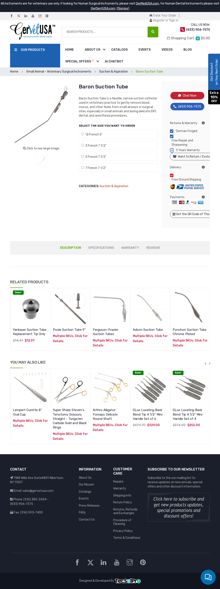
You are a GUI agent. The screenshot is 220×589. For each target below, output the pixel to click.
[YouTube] (34, 16)
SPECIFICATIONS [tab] (101, 248)
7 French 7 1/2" (95, 168)
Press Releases (89, 505)
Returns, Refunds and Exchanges (125, 511)
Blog (187, 50)
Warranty (119, 488)
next (209, 363)
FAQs (82, 512)
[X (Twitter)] (20, 16)
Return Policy (122, 502)
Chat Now (189, 95)
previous (205, 363)
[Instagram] (41, 16)
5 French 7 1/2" (95, 157)
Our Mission (86, 484)
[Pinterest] (49, 16)
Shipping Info (122, 495)
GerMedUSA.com (147, 3)
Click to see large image (42, 148)
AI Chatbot (114, 61)
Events (145, 50)
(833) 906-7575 (189, 106)
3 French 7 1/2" (95, 145)
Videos (167, 50)
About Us (92, 50)
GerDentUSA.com (103, 8)
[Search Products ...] (153, 32)
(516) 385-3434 (34, 499)
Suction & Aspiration (114, 186)
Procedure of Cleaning (122, 522)
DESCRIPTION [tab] (70, 248)
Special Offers (78, 61)
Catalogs (119, 50)
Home (69, 50)
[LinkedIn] (27, 16)
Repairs (118, 481)
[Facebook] (13, 16)
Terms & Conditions (126, 538)
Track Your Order (164, 15)
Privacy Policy (123, 531)
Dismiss (123, 8)
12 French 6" (93, 134)
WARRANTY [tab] (130, 248)
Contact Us (87, 519)
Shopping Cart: (190, 38)
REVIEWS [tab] (153, 248)
